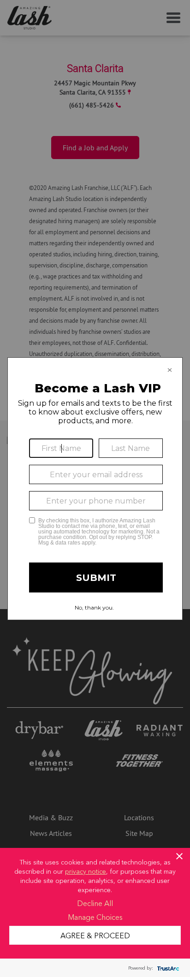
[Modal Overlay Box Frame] (95, 488)
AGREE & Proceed (95, 935)
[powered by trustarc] (167, 968)
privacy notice (85, 871)
